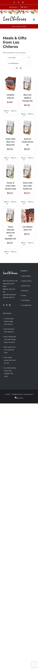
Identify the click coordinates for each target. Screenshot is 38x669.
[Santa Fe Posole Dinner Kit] (27, 128)
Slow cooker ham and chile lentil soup (9, 349)
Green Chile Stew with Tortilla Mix (27, 186)
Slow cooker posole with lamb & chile (10, 360)
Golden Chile (26, 286)
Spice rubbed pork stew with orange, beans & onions (10, 339)
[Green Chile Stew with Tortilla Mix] (27, 171)
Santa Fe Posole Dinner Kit (27, 142)
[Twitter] (7, 305)
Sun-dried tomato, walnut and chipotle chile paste (10, 372)
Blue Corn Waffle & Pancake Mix (27, 98)
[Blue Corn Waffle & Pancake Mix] (27, 83)
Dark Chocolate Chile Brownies (9, 330)
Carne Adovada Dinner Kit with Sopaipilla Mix (10, 233)
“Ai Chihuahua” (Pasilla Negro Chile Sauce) (9, 321)
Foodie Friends (26, 281)
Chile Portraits (26, 276)
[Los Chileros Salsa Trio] (27, 215)
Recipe (24, 295)
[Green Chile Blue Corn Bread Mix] (10, 128)
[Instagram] (10, 305)
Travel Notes (26, 300)
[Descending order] (29, 58)
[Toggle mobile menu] (34, 20)
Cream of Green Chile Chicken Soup (10, 186)
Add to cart (7, 111)
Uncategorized (26, 305)
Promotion (25, 290)
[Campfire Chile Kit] (10, 83)
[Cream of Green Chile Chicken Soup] (10, 171)
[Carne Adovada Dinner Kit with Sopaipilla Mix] (10, 215)
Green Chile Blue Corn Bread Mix (10, 142)
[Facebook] (3, 305)
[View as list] (21, 68)
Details (14, 111)
